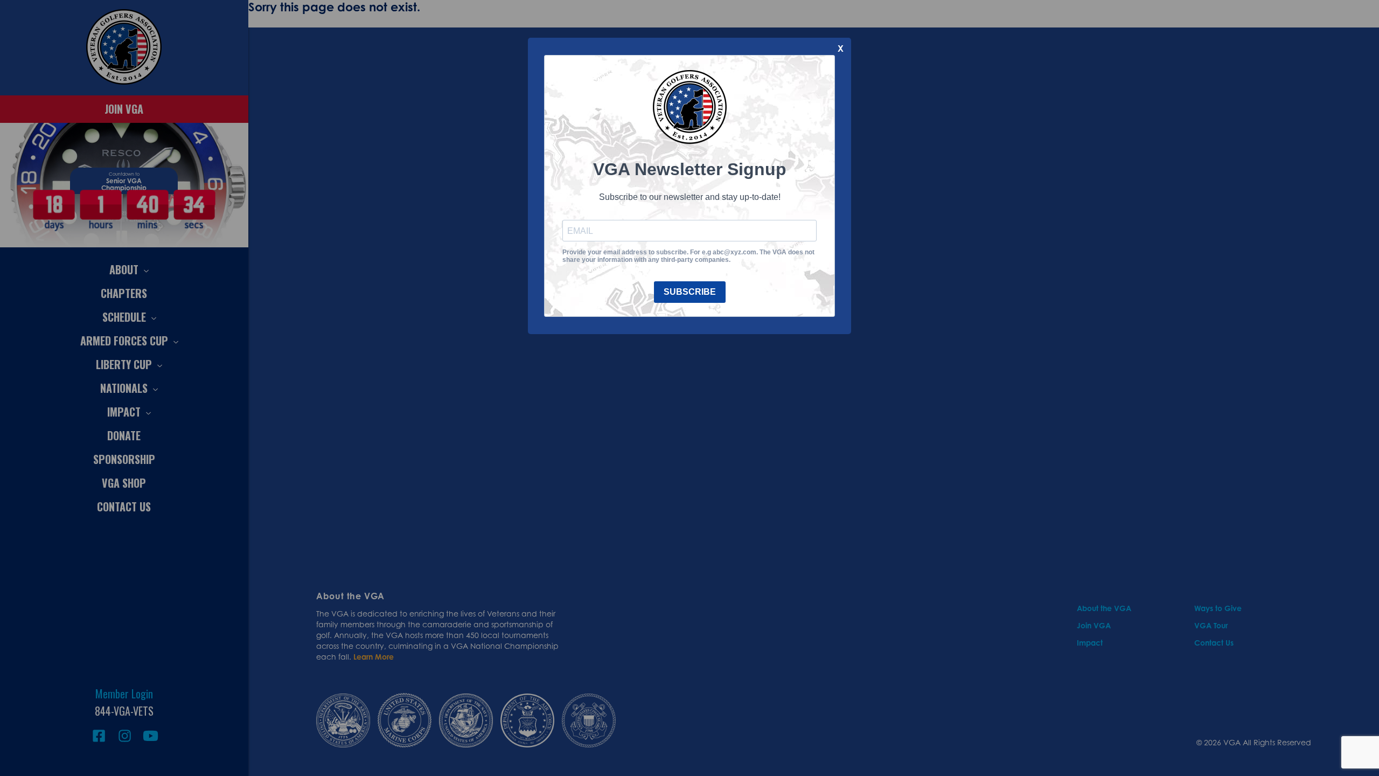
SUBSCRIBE (690, 291)
